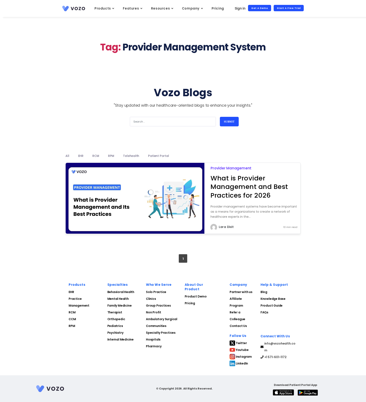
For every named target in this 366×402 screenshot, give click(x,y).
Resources (161, 8)
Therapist (114, 312)
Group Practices (158, 305)
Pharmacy (153, 346)
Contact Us (238, 326)
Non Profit (153, 312)
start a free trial (289, 8)
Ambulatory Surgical (161, 319)
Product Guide (272, 305)
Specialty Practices (161, 333)
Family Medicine (119, 305)
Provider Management (231, 168)
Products (103, 8)
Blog (264, 292)
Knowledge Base (273, 299)
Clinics (151, 299)
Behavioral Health (120, 292)
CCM (72, 319)
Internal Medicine (120, 339)
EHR (71, 292)
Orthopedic (116, 319)
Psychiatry (115, 333)
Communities (156, 326)
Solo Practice (156, 292)
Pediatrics (115, 326)
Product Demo (196, 296)
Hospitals (153, 339)
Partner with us (241, 292)
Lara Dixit (226, 227)
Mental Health (118, 299)
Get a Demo (259, 8)
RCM (72, 312)
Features (131, 8)
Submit (229, 121)
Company (191, 8)
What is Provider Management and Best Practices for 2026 (249, 186)
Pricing (218, 8)
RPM (72, 326)
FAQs (264, 312)
